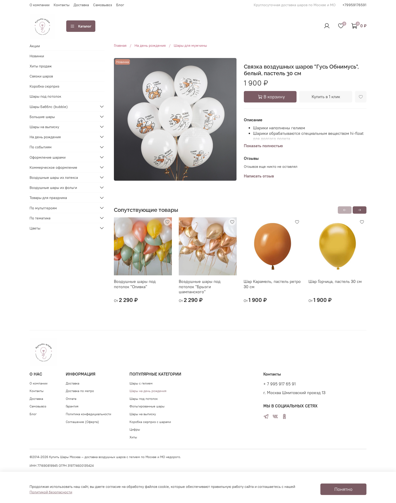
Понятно (343, 489)
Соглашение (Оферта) (82, 422)
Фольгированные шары (147, 406)
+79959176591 (354, 5)
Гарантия (72, 406)
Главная (120, 45)
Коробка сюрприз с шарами (150, 422)
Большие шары (42, 116)
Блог (120, 5)
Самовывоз (102, 5)
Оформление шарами (48, 157)
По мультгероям (43, 207)
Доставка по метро (80, 391)
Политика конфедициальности (88, 414)
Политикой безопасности (51, 492)
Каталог (84, 26)
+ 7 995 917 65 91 (279, 384)
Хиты (133, 437)
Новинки (37, 55)
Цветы (35, 228)
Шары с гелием (141, 383)
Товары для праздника (48, 197)
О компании (40, 5)
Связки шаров (41, 76)
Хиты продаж (41, 66)
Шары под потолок (45, 96)
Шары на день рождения (147, 391)
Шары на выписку (44, 126)
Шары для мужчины (190, 45)
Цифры (134, 429)
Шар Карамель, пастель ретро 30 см (272, 284)
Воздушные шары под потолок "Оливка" (135, 284)
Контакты (61, 5)
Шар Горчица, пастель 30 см (335, 281)
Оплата (71, 399)
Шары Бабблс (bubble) (49, 106)
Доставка (81, 5)
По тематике (40, 218)
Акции (35, 45)
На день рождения (150, 45)
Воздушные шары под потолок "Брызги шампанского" (199, 286)
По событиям (41, 147)
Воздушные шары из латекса (54, 177)
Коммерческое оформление (53, 167)
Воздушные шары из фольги (53, 187)
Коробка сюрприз (44, 86)
